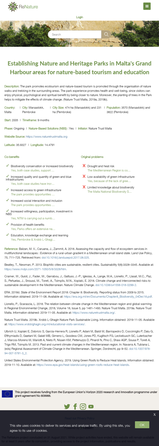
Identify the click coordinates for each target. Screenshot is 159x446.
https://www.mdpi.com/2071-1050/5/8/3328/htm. (35, 269)
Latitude (9, 144)
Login (79, 17)
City (24, 107)
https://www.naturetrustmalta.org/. (94, 312)
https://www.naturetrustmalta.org (46, 136)
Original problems (92, 156)
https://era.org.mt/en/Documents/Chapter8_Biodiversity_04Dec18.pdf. (108, 296)
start (7, 120)
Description (11, 86)
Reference (10, 248)
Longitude (37, 144)
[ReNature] (53, 7)
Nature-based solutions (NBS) (48, 128)
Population (113, 107)
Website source (14, 136)
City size (58, 107)
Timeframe (29, 120)
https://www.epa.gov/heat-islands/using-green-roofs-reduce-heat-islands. (83, 364)
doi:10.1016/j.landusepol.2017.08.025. (66, 257)
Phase (8, 128)
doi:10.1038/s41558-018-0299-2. (116, 285)
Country (9, 107)
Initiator (82, 128)
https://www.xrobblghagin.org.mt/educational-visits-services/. (47, 324)
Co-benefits (11, 156)
